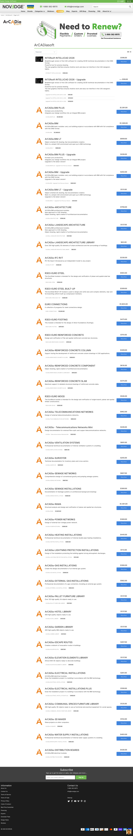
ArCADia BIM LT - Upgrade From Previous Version (58, 200)
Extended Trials (5, 816)
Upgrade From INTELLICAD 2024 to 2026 (56, 98)
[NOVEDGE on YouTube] (75, 801)
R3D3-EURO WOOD (50, 405)
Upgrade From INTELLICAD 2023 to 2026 (56, 101)
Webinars (50, 11)
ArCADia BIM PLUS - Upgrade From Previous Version (59, 165)
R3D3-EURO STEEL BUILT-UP (53, 297)
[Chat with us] (128, 831)
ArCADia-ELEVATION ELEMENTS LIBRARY (56, 664)
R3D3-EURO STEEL (50, 282)
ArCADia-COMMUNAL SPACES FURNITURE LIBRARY (59, 711)
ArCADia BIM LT (49, 148)
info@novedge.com (75, 7)
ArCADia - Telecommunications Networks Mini (57, 434)
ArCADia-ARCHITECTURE (52, 218)
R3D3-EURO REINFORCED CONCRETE (55, 342)
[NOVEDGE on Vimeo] (78, 801)
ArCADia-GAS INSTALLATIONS (53, 572)
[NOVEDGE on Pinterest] (81, 801)
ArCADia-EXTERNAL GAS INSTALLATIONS (56, 588)
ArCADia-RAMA (49, 511)
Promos (60, 11)
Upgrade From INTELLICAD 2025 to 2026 (56, 94)
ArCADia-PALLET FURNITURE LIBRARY (55, 603)
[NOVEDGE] (14, 6)
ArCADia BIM (49, 132)
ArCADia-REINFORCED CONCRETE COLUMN (57, 357)
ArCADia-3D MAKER (50, 726)
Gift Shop (83, 11)
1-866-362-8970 (50, 7)
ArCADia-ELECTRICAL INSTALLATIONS (55, 682)
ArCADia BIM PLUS (50, 117)
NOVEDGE (9, 829)
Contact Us (4, 791)
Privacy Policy (5, 801)
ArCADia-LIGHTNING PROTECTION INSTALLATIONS (59, 557)
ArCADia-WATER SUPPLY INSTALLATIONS (56, 741)
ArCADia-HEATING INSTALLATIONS (55, 542)
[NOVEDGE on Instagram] (85, 801)
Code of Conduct (6, 804)
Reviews (3, 823)
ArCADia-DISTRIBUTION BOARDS (54, 757)
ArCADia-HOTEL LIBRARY (52, 618)
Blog (67, 11)
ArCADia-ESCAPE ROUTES (52, 649)
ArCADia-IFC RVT (50, 265)
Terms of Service (6, 794)
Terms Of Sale (5, 797)
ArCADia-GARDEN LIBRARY (52, 634)
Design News (5, 820)
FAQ (98, 11)
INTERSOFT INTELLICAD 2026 (53, 73)
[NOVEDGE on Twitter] (68, 801)
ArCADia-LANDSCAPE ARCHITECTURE (55, 236)
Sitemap (69, 797)
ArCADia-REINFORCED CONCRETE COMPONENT (58, 372)
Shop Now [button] (124, 61)
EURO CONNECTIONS (51, 311)
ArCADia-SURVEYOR (51, 465)
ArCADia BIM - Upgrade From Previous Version (57, 183)
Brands (30, 11)
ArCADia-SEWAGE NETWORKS (53, 480)
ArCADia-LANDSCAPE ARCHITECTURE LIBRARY (57, 249)
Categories (39, 11)
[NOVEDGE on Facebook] (72, 801)
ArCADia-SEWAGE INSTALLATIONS (54, 495)
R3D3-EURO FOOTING (51, 326)
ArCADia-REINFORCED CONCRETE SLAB (56, 388)
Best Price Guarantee (7, 807)
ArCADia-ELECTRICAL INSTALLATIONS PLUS (57, 695)
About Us (106, 11)
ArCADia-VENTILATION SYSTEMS (54, 449)
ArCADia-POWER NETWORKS (53, 526)
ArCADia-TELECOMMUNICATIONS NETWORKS (57, 419)
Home (23, 11)
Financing (91, 11)
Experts (74, 11)
